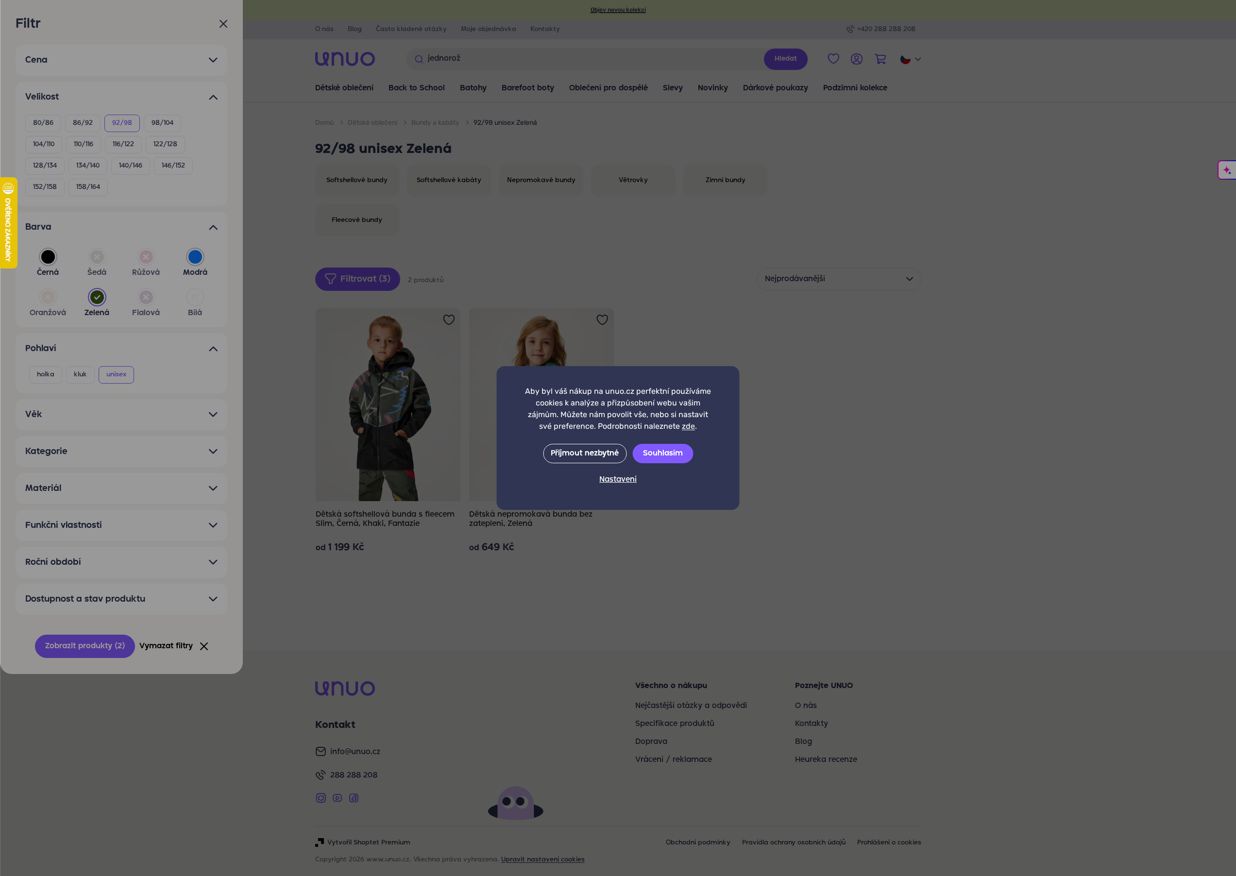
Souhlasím (663, 453)
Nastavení (618, 480)
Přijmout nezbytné (585, 453)
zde (688, 426)
